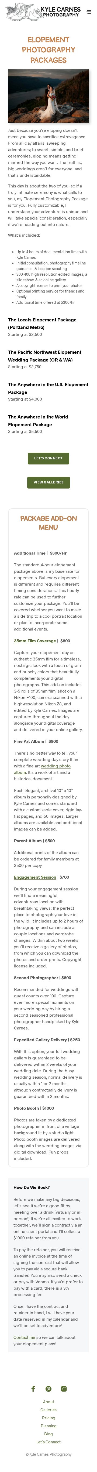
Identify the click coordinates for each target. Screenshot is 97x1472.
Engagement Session (35, 876)
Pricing (48, 1417)
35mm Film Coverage (35, 640)
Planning (49, 1425)
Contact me (24, 1337)
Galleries (48, 1409)
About (48, 1401)
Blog (48, 1433)
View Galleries (49, 482)
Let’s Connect (48, 458)
